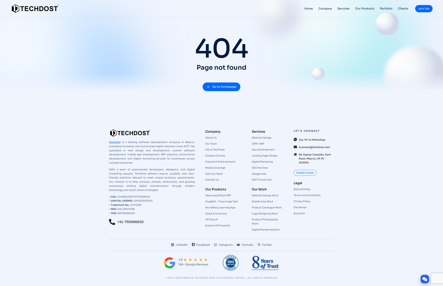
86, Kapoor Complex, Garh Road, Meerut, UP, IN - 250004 (315, 158)
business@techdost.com (314, 147)
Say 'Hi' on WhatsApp (312, 139)
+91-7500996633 (130, 222)
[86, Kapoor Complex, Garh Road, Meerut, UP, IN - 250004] (295, 154)
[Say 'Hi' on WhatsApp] (295, 139)
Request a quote (305, 172)
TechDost (115, 142)
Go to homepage (224, 87)
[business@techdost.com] (295, 147)
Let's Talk (424, 8)
